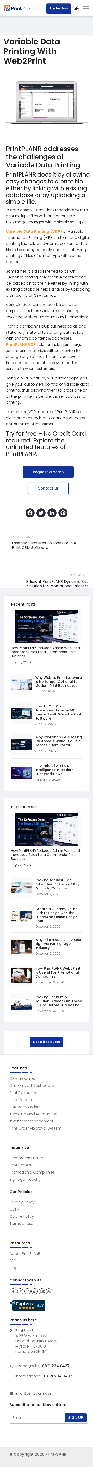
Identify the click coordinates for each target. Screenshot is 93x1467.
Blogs (15, 1268)
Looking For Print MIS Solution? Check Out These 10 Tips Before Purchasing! (58, 1001)
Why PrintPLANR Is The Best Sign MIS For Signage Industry (58, 944)
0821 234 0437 (56, 1366)
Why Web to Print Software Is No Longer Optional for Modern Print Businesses (58, 682)
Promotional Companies (32, 1172)
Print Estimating (24, 1092)
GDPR (15, 1209)
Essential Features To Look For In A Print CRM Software (44, 545)
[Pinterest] (62, 513)
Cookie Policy (22, 1216)
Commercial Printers (28, 1158)
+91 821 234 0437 (56, 1376)
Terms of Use (21, 1223)
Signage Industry (25, 1179)
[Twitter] (41, 513)
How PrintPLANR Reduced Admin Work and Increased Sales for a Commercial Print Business (45, 652)
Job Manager (22, 1100)
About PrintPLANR (25, 1253)
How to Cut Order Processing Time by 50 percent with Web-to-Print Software (58, 712)
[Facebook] (30, 513)
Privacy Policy (22, 1202)
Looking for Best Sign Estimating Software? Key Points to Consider (57, 884)
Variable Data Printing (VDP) (34, 231)
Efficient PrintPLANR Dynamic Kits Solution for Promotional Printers (57, 584)
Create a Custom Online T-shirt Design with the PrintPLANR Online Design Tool (56, 915)
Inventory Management (31, 1121)
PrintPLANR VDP (21, 344)
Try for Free (58, 8)
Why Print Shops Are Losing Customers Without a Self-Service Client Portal (58, 741)
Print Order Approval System (35, 1128)
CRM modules (22, 1078)
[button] (48, 472)
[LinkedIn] (51, 513)
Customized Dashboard (32, 1085)
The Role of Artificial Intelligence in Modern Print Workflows (54, 770)
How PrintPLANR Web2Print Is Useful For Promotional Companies (57, 972)
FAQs (14, 1260)
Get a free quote (46, 1041)
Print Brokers (20, 1165)
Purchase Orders (25, 1107)
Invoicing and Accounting (33, 1114)
